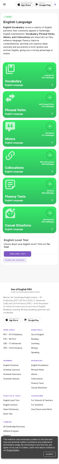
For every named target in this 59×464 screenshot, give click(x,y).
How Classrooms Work (41, 409)
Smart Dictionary (11, 409)
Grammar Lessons (11, 370)
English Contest (10, 405)
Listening (35, 343)
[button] (4, 4)
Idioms (34, 374)
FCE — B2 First (9, 339)
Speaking (35, 352)
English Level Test (11, 400)
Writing (34, 348)
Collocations (37, 379)
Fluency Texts (37, 383)
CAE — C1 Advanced (12, 343)
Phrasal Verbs (37, 370)
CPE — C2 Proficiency (12, 348)
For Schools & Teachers (42, 400)
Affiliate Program (11, 431)
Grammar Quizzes (11, 379)
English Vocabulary (39, 365)
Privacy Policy (13, 450)
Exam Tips (7, 414)
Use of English (37, 334)
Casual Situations (39, 388)
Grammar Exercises (12, 374)
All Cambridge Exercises (14, 427)
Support (7, 435)
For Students (37, 405)
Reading (34, 339)
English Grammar (11, 365)
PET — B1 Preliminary (12, 334)
